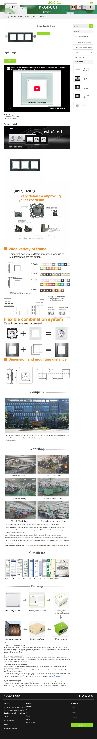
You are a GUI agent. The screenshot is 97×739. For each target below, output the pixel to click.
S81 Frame (27, 17)
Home (5, 17)
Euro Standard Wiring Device (82, 43)
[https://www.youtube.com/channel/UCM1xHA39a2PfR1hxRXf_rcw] (89, 696)
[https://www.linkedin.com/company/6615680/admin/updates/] (86, 696)
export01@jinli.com (10, 729)
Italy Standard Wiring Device (82, 47)
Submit (81, 725)
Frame (20, 17)
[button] (34, 36)
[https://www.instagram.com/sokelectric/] (92, 696)
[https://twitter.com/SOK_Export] (83, 696)
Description (10, 60)
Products (13, 17)
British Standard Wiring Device (81, 37)
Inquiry (43, 33)
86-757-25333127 (10, 721)
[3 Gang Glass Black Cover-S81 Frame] (54, 2)
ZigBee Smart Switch (80, 57)
